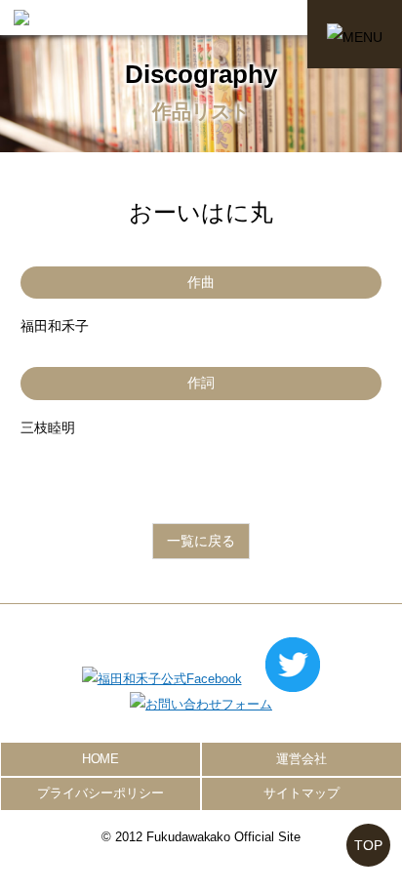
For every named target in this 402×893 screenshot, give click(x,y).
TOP (368, 845)
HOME (101, 758)
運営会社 (301, 758)
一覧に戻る (201, 540)
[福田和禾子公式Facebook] (162, 678)
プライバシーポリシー (100, 793)
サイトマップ (301, 793)
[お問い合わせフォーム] (201, 704)
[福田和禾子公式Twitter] (292, 678)
